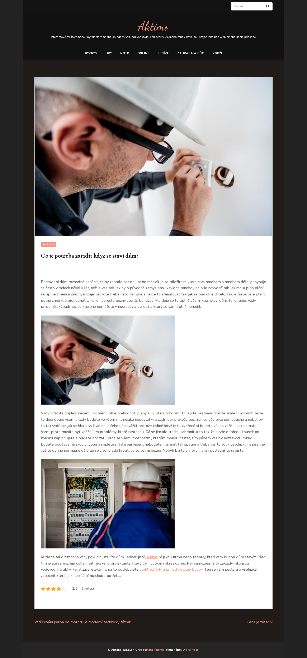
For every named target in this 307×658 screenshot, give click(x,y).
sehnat (151, 557)
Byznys (91, 53)
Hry (109, 53)
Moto (124, 53)
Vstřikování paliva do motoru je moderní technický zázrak (82, 622)
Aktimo (153, 26)
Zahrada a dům (190, 53)
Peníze (163, 53)
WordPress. (191, 650)
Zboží (217, 53)
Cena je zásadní (260, 622)
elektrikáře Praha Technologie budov (171, 569)
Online (143, 53)
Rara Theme (155, 650)
